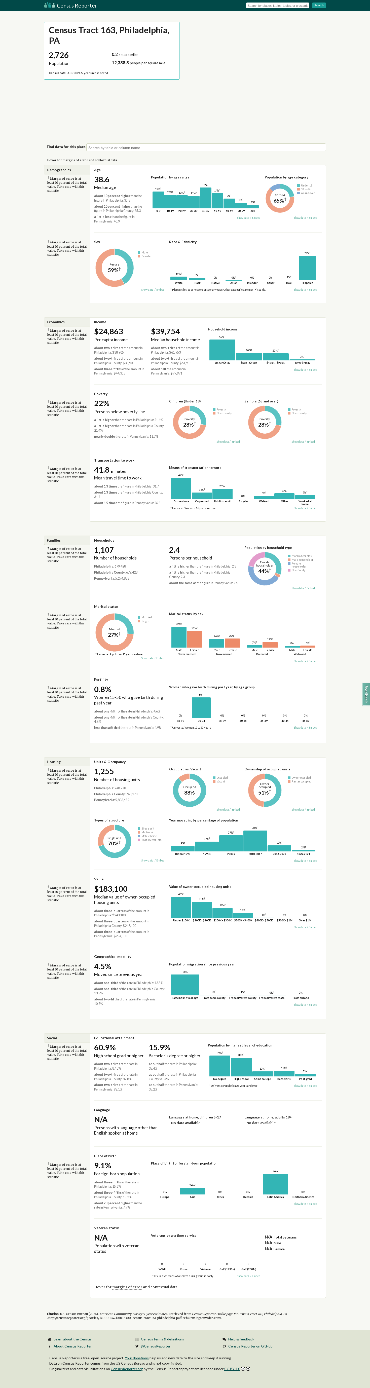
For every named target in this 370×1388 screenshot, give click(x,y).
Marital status (106, 606)
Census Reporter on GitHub (250, 1346)
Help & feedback (241, 1339)
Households (104, 540)
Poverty (100, 394)
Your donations (137, 1358)
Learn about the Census (73, 1339)
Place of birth (105, 1156)
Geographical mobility (112, 956)
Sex (97, 242)
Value (98, 879)
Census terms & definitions (162, 1339)
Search (319, 5)
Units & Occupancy (110, 762)
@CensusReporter (155, 1346)
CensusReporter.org (127, 1369)
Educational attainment (114, 1038)
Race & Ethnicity (183, 242)
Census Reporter (76, 5)
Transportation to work (114, 460)
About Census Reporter (73, 1346)
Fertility (101, 679)
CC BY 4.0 (232, 1369)
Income (100, 322)
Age (97, 170)
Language (102, 1110)
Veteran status (107, 1228)
